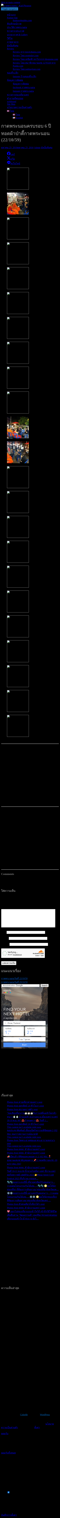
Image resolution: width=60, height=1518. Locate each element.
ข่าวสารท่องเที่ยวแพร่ (18, 94)
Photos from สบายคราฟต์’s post (22, 1109)
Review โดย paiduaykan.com (26, 69)
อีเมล (4, 938)
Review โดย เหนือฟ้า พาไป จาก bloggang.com (35, 59)
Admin (37, 147)
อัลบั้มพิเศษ (12, 45)
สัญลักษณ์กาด (14, 23)
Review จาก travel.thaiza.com (27, 52)
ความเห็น (7, 907)
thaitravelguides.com (22, 20)
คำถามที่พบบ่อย (15, 98)
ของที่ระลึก (12, 73)
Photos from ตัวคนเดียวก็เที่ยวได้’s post (26, 1204)
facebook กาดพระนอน (24, 87)
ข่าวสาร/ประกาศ (15, 31)
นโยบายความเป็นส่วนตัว (19, 107)
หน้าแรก (11, 14)
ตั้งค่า (37, 1427)
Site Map (11, 104)
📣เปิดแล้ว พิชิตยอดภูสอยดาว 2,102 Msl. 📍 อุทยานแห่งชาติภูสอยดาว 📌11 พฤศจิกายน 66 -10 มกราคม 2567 (32, 1160)
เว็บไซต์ (5, 944)
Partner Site (12, 18)
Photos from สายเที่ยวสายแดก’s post (24, 1102)
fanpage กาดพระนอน (23, 91)
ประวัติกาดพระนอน (17, 27)
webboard (11, 101)
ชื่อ (3, 932)
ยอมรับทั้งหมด (8, 1453)
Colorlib (24, 1414)
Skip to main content (10, 2)
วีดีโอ (10, 38)
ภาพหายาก (12, 42)
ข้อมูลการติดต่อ (15, 80)
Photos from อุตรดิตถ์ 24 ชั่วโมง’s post (25, 1106)
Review (10, 48)
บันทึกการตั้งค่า (9, 1515)
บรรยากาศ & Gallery (17, 34)
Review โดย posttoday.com (25, 55)
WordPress (45, 1414)
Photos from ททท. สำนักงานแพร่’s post (26, 1149)
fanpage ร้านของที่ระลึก (24, 76)
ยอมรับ (4, 1433)
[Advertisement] (30, 775)
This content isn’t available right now (24, 1127)
